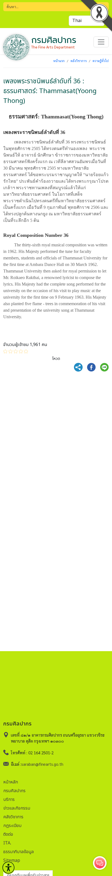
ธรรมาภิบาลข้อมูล (18, 852)
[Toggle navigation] (101, 41)
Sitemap (11, 860)
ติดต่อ (8, 834)
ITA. (7, 843)
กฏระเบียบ (12, 825)
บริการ (9, 799)
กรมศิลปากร (14, 791)
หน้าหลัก (10, 782)
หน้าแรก (59, 61)
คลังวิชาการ (78, 61)
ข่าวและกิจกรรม (16, 808)
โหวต (56, 359)
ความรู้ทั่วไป (100, 61)
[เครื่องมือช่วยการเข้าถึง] (8, 867)
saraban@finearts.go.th (42, 764)
